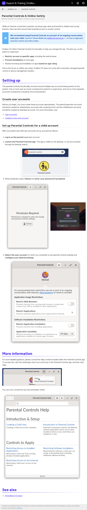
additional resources (55, 38)
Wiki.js (20, 508)
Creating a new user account (16, 118)
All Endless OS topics (13, 496)
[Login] (83, 3)
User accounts (11, 114)
